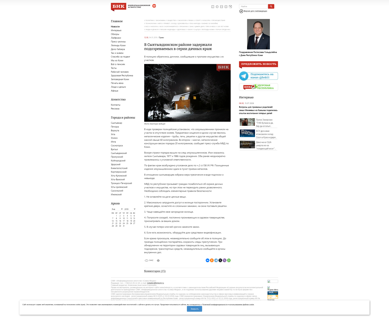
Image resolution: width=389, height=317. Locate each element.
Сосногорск (117, 145)
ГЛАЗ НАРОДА (195, 23)
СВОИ (190, 29)
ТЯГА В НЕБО (211, 26)
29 (116, 226)
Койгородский (118, 160)
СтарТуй (197, 29)
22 (116, 223)
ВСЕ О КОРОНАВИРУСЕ (169, 26)
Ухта (113, 134)
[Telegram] (216, 260)
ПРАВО (191, 20)
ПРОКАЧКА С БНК (186, 26)
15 (116, 221)
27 (134, 223)
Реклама (115, 108)
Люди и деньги (118, 86)
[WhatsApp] (229, 260)
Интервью (116, 30)
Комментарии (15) (154, 270)
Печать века (117, 82)
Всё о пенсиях (118, 64)
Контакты (115, 104)
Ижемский (116, 194)
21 (113, 223)
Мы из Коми (117, 60)
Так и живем (117, 52)
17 (124, 221)
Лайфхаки (116, 37)
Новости (115, 26)
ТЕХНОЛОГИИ (151, 23)
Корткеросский (118, 171)
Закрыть (195, 309)
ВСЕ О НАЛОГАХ (152, 26)
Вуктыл (114, 149)
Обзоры (115, 34)
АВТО (160, 23)
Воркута (115, 130)
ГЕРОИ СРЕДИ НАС (223, 29)
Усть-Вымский (118, 179)
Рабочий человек (120, 71)
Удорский (115, 164)
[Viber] (224, 260)
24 (124, 223)
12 (131, 218)
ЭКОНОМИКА (160, 20)
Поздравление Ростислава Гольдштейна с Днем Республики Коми (258, 54)
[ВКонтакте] (207, 260)
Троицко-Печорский (121, 183)
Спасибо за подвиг (120, 56)
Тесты (114, 67)
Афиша (114, 90)
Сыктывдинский (119, 153)
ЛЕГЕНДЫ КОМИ (208, 29)
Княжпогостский (119, 168)
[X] (220, 260)
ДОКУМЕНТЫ (183, 23)
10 (124, 218)
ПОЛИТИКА (150, 20)
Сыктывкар (116, 122)
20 (134, 221)
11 (127, 218)
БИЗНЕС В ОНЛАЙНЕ (210, 23)
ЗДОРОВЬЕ (181, 29)
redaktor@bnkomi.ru (155, 283)
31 (124, 226)
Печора (115, 126)
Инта (113, 141)
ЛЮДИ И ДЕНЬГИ (152, 29)
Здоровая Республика (122, 75)
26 (131, 223)
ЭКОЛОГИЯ (182, 20)
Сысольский (117, 190)
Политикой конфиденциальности (214, 304)
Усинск (114, 137)
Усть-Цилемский (119, 186)
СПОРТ (198, 20)
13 (134, 218)
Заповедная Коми (120, 79)
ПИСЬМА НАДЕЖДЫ (167, 29)
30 (120, 226)
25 (127, 223)
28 (113, 226)
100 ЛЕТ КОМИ (223, 26)
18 (127, 221)
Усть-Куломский (119, 175)
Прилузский (117, 156)
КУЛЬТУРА (206, 20)
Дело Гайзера (118, 49)
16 (120, 221)
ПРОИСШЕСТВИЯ (218, 20)
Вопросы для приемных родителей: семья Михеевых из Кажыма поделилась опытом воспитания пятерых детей (258, 109)
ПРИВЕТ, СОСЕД (170, 23)
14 (113, 221)
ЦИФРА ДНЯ (199, 26)
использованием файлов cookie (241, 304)
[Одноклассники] (212, 260)
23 (120, 223)
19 (131, 221)
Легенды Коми (118, 45)
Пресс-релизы (118, 41)
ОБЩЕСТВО (171, 20)
